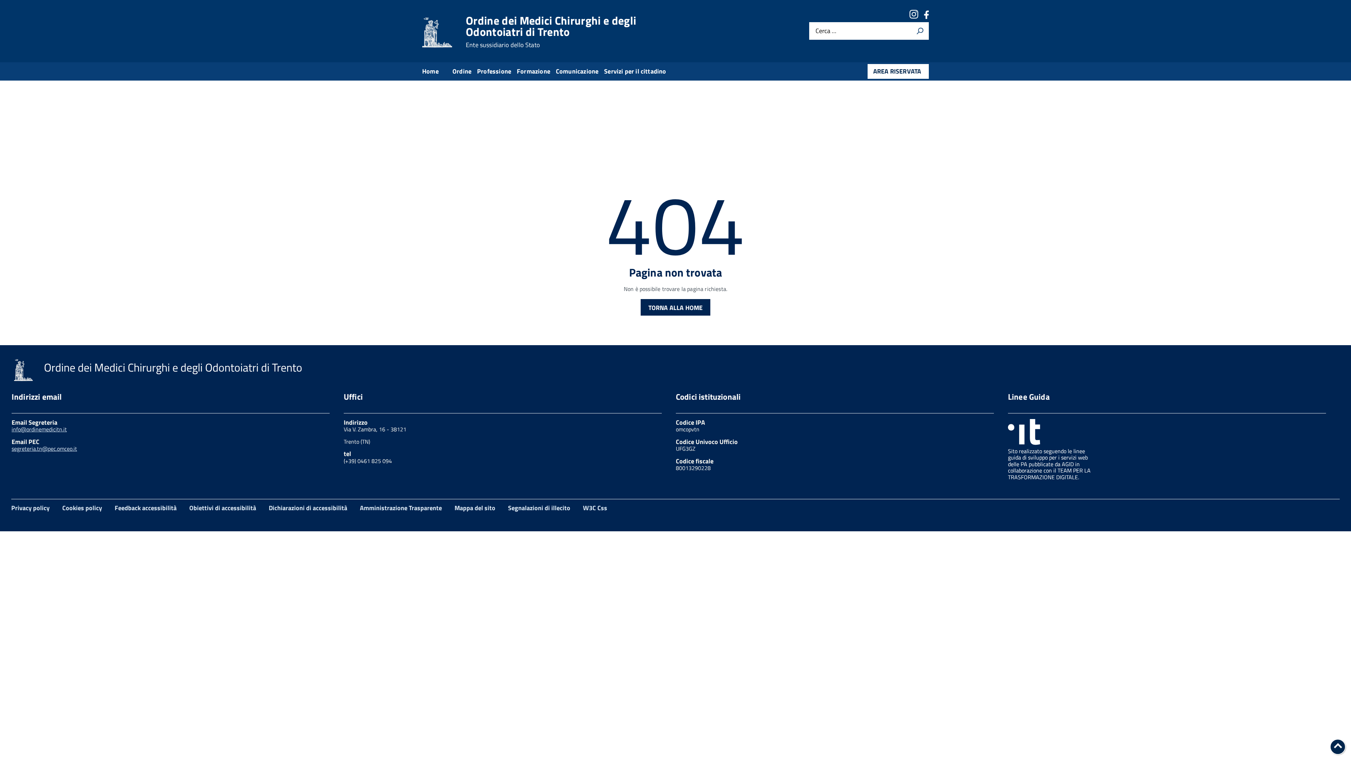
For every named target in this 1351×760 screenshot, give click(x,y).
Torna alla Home (675, 307)
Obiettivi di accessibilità (222, 508)
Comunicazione (577, 71)
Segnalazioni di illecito (539, 508)
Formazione (533, 71)
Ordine (461, 71)
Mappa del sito (475, 508)
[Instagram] (913, 16)
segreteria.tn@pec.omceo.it (44, 448)
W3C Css (595, 508)
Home (430, 71)
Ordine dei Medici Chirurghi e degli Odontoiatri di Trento (551, 32)
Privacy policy (30, 508)
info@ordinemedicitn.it (39, 429)
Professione (494, 71)
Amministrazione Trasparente (401, 508)
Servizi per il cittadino (635, 71)
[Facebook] (926, 16)
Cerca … (826, 30)
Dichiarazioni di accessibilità (308, 508)
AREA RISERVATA (897, 71)
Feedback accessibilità (146, 508)
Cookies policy (82, 508)
